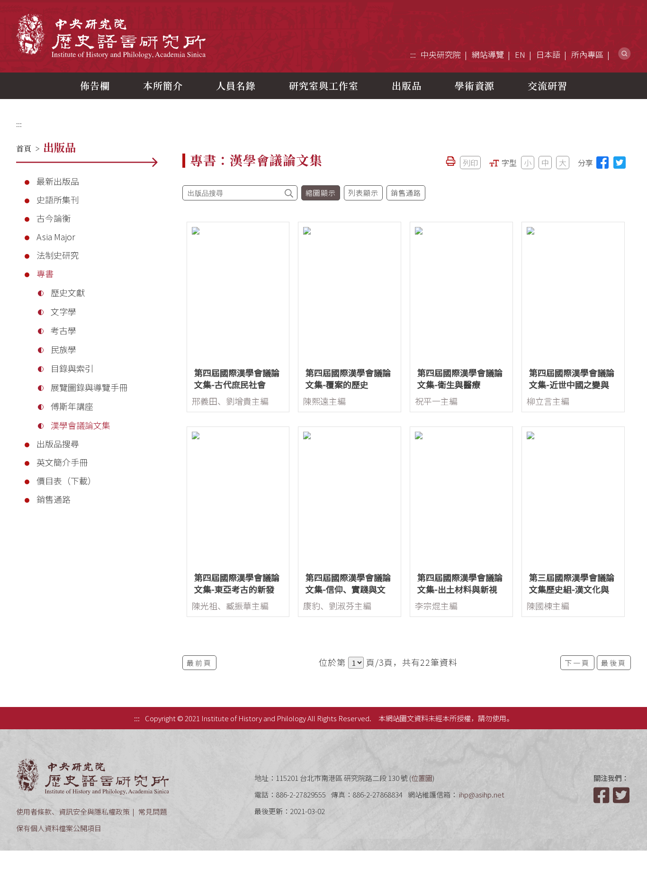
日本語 (548, 54)
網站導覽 (488, 54)
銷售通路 (53, 499)
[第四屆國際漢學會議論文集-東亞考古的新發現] (238, 497)
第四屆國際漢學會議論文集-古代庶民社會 (236, 378)
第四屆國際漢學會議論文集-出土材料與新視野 (460, 589)
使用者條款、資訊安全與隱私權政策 (73, 811)
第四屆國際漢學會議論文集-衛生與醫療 (460, 378)
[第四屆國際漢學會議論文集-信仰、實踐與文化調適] (349, 497)
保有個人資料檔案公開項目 (58, 828)
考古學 (63, 330)
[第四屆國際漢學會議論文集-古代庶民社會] (238, 292)
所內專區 (587, 54)
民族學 (63, 349)
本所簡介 (163, 85)
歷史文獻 (68, 292)
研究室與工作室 (324, 85)
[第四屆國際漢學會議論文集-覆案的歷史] (349, 292)
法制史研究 (57, 255)
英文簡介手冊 (62, 462)
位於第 (332, 662)
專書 (45, 273)
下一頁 (577, 663)
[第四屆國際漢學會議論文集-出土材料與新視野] (461, 497)
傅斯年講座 (72, 406)
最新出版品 (57, 181)
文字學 (63, 311)
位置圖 (421, 778)
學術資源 (474, 85)
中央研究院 (441, 54)
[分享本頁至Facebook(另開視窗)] (602, 162)
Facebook (602, 795)
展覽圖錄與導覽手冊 (89, 387)
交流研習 (547, 85)
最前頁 (199, 663)
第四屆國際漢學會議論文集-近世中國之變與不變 (571, 384)
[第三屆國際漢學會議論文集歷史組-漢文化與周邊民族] (573, 497)
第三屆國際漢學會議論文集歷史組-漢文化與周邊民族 (571, 589)
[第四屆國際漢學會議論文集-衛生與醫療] (461, 292)
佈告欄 (95, 85)
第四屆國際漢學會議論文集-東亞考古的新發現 (236, 589)
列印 (470, 162)
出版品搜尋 (57, 443)
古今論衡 (53, 218)
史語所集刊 (57, 199)
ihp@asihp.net (481, 794)
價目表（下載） (66, 480)
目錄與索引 (72, 368)
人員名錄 (236, 85)
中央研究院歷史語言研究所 (111, 36)
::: (413, 54)
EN (520, 54)
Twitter (622, 795)
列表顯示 (363, 193)
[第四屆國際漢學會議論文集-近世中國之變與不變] (573, 292)
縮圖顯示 (321, 193)
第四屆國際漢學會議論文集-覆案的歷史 (348, 378)
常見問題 (152, 811)
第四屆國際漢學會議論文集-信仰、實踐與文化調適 (348, 589)
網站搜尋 (624, 53)
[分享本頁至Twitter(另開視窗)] (619, 162)
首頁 (23, 148)
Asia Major (55, 236)
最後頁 (614, 663)
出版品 (407, 85)
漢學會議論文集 (80, 425)
